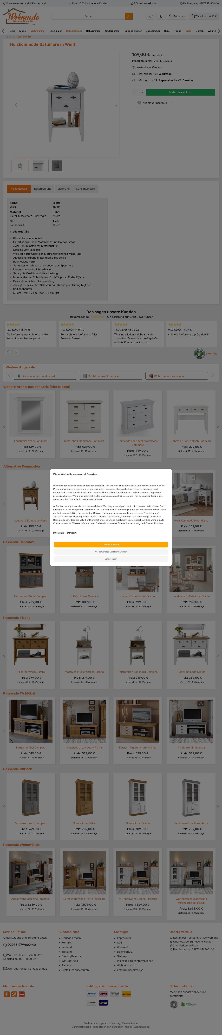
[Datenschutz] (53, 527)
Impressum (72, 533)
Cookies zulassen (111, 545)
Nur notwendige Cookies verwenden (111, 552)
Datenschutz (58, 533)
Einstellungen (111, 559)
